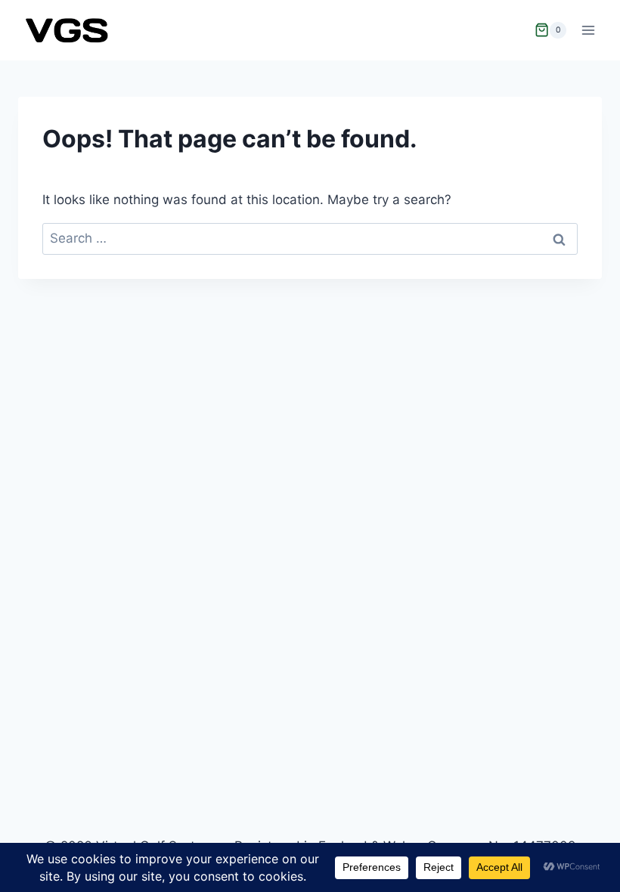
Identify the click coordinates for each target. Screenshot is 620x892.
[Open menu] (588, 30)
